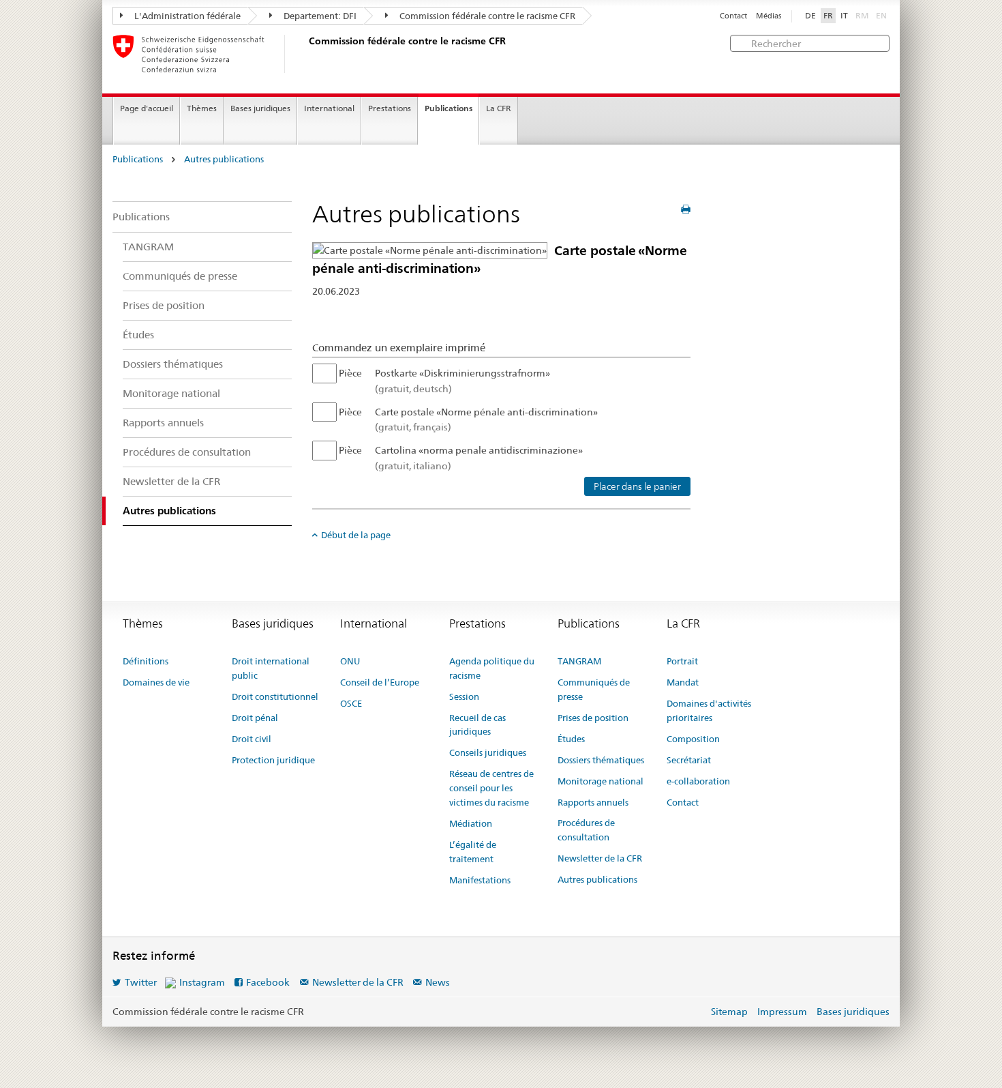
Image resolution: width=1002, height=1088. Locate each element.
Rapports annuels (163, 422)
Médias (768, 16)
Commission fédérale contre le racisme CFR (486, 15)
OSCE (351, 703)
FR (828, 15)
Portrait (682, 661)
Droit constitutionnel (275, 696)
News (437, 982)
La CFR (498, 108)
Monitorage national (171, 393)
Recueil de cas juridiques (477, 724)
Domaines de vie (156, 682)
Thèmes (202, 108)
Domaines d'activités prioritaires (709, 710)
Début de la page (356, 534)
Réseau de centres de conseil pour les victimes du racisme (491, 788)
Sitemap (729, 1011)
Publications (448, 108)
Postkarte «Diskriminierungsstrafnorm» (462, 381)
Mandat (683, 682)
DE (810, 15)
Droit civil (251, 738)
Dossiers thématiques (173, 363)
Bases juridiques (260, 108)
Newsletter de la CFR (171, 481)
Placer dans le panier (637, 486)
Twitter (141, 982)
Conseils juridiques (487, 752)
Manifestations (480, 879)
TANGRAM (148, 246)
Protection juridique (273, 759)
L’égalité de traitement (472, 851)
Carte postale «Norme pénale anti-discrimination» (486, 419)
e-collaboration (698, 781)
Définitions (145, 661)
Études (138, 334)
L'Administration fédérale (186, 15)
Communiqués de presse (180, 275)
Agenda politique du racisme (491, 668)
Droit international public (270, 668)
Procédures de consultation (187, 451)
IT (844, 15)
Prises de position (163, 305)
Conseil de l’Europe (379, 682)
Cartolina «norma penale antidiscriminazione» (479, 458)
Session (464, 696)
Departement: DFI (319, 15)
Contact (733, 16)
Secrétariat (689, 759)
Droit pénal (255, 717)
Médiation (470, 823)
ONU (350, 661)
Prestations (389, 108)
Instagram (202, 982)
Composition (693, 738)
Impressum (782, 1011)
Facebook (268, 982)
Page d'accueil (146, 108)
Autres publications (224, 159)
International (329, 108)
